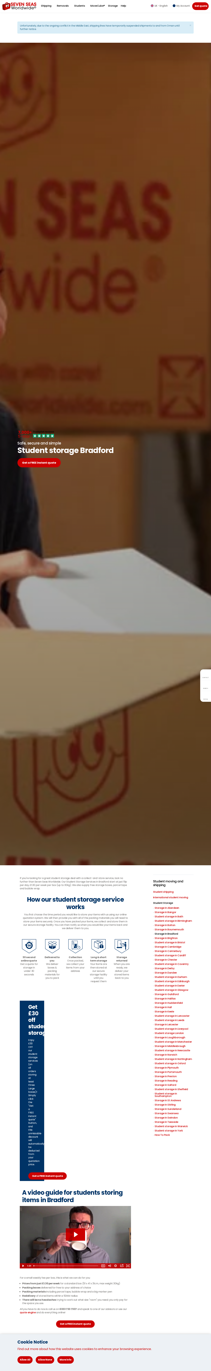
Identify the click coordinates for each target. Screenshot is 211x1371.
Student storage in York (169, 1130)
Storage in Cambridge (168, 947)
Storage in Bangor (165, 912)
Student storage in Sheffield (171, 1089)
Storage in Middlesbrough (170, 1046)
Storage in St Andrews (168, 1100)
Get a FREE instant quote (39, 463)
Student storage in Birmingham (173, 921)
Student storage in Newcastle (172, 1050)
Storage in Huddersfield (169, 1003)
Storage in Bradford (166, 934)
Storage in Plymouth (167, 1067)
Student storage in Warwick (171, 1126)
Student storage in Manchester (173, 1042)
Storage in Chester (166, 960)
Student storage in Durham (171, 977)
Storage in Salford (165, 1085)
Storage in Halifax (165, 998)
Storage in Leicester (166, 1024)
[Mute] (109, 1265)
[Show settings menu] (115, 1265)
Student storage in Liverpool (171, 1029)
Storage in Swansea (167, 1113)
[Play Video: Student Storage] (75, 1234)
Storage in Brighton (166, 938)
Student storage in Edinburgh (172, 981)
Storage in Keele (164, 1011)
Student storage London (169, 1033)
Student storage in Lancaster (172, 1016)
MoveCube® (97, 6)
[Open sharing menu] (122, 1265)
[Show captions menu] (103, 1265)
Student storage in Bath (169, 916)
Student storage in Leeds (169, 1020)
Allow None (45, 1359)
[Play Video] (23, 1265)
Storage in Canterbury (168, 951)
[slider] (66, 1265)
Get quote (200, 6)
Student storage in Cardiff (170, 955)
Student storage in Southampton (166, 1095)
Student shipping (163, 892)
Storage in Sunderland (168, 1109)
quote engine (28, 1312)
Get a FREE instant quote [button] (75, 1324)
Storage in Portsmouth (168, 1072)
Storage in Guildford (167, 994)
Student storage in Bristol (170, 942)
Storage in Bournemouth (169, 929)
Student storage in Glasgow (171, 990)
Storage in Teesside (166, 1122)
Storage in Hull (163, 1007)
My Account (183, 5)
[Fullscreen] (128, 1265)
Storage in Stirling (165, 1104)
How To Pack (162, 1135)
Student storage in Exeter (170, 985)
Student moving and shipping (168, 883)
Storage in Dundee (166, 972)
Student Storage (163, 903)
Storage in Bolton (165, 925)
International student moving (170, 897)
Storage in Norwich (166, 1055)
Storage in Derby (165, 968)
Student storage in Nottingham (173, 1059)
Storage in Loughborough (170, 1037)
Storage (113, 6)
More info (65, 1359)
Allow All (25, 1359)
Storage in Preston (166, 1076)
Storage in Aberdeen (167, 908)
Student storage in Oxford (170, 1063)
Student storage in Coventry (172, 964)
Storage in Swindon (166, 1117)
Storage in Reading (166, 1080)
